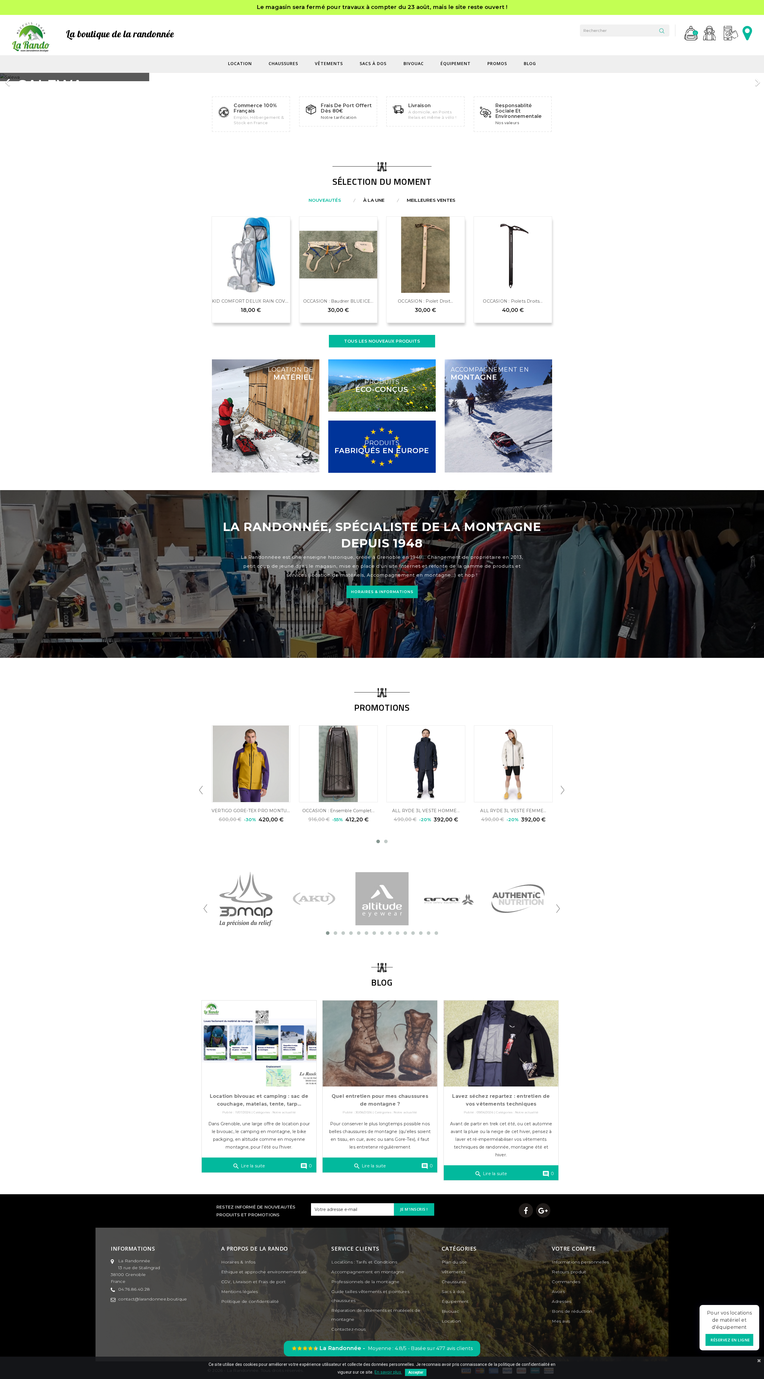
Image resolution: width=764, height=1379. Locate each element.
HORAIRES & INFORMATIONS (382, 592)
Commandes (566, 1281)
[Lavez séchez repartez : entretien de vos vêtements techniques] (501, 1043)
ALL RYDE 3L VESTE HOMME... (426, 810)
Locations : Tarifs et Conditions (364, 1262)
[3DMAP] (245, 898)
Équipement (456, 63)
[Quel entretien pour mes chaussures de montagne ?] (380, 1043)
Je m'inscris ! (414, 1209)
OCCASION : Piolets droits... (513, 301)
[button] (19, 79)
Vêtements (329, 63)
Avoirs (558, 1291)
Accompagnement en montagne (367, 1272)
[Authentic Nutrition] (518, 898)
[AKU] (314, 898)
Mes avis (561, 1321)
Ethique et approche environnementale (264, 1272)
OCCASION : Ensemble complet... (338, 810)
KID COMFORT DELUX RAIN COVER (252, 301)
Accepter (415, 1372)
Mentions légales (239, 1291)
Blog (529, 63)
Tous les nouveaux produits (382, 341)
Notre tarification (338, 117)
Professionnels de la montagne (365, 1281)
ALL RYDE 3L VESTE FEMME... (513, 810)
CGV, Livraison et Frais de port (253, 1281)
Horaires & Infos (238, 1262)
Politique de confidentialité (250, 1301)
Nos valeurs (507, 122)
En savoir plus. (388, 1372)
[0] (688, 30)
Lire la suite (248, 1166)
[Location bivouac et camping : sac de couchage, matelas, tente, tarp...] (259, 1043)
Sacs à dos (374, 63)
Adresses (561, 1301)
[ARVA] (450, 898)
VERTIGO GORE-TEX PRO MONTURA (252, 810)
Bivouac (414, 63)
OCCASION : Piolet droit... (425, 301)
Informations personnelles (580, 1262)
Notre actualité (284, 1112)
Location (240, 63)
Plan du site (454, 1262)
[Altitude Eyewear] (382, 898)
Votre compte (574, 1248)
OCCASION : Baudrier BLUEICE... (338, 301)
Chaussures (284, 63)
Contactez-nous (348, 1329)
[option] (381, 77)
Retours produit (569, 1272)
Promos (497, 63)
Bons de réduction (572, 1311)
